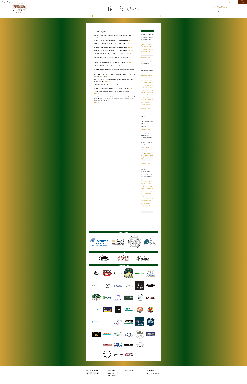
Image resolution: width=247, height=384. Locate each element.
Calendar (96, 16)
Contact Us (233, 2)
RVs (121, 16)
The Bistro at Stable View (152, 16)
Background (88, 16)
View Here (130, 53)
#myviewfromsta (144, 44)
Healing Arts (139, 16)
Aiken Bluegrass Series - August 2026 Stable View (147, 157)
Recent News (226, 2)
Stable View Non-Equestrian (92, 380)
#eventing (148, 42)
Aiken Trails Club (129, 16)
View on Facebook (144, 57)
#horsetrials (143, 42)
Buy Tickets (144, 149)
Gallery (116, 16)
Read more (126, 65)
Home (81, 16)
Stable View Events (106, 16)
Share (149, 57)
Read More (102, 37)
